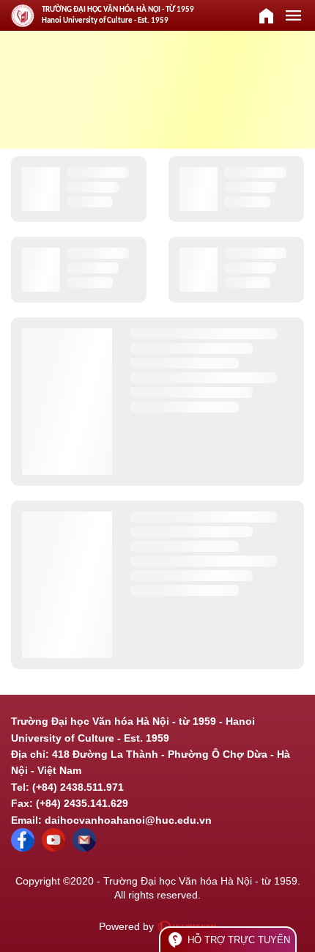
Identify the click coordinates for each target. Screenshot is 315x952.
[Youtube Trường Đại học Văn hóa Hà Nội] (53, 848)
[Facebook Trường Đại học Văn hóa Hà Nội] (22, 848)
